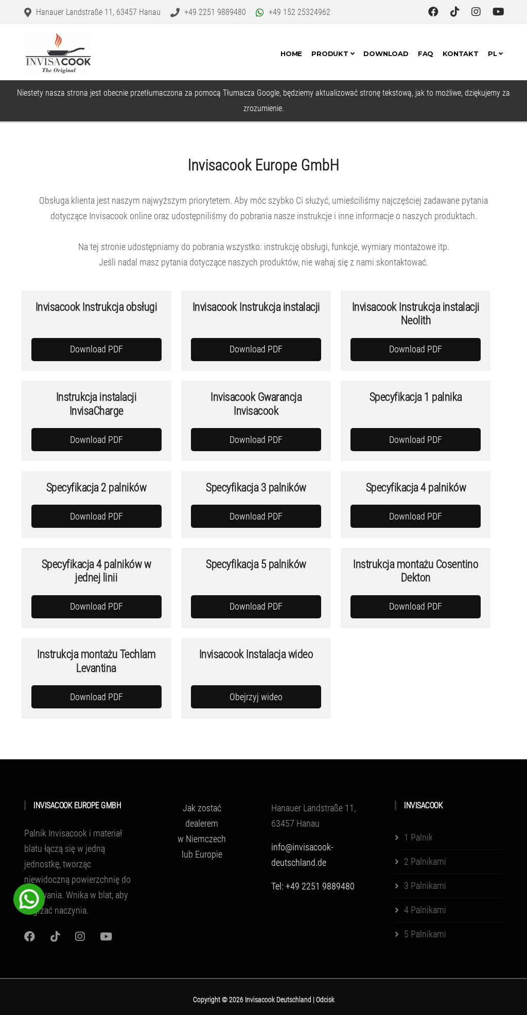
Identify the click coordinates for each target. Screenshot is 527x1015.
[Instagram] (55, 936)
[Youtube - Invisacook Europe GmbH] (498, 12)
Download (385, 53)
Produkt (330, 53)
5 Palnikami (425, 934)
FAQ (425, 53)
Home (291, 53)
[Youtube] (106, 936)
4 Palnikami (425, 909)
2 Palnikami (425, 861)
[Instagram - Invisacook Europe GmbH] (477, 12)
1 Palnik (418, 837)
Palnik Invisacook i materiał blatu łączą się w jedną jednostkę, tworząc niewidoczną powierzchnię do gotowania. (77, 864)
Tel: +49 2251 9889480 (313, 886)
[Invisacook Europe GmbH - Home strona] (58, 53)
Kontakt (461, 53)
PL (493, 53)
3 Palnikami (425, 885)
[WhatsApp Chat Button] (29, 898)
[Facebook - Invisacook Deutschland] (435, 12)
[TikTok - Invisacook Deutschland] (456, 12)
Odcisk (325, 999)
